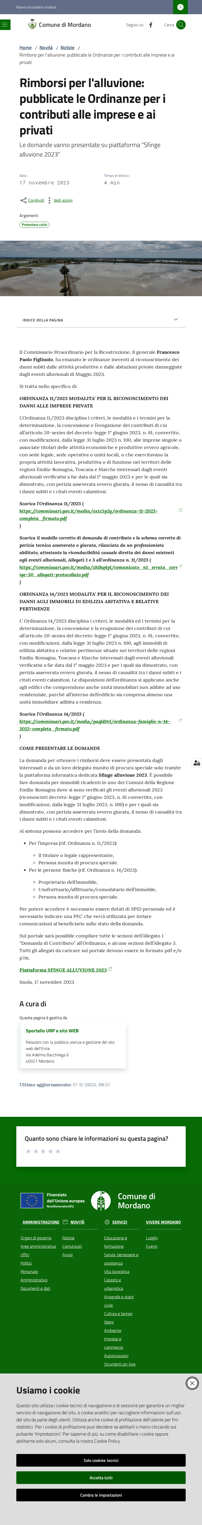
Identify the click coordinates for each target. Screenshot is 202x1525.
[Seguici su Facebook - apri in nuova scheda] (148, 24)
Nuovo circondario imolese (36, 7)
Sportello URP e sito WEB (52, 1030)
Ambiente (112, 1330)
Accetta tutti (101, 1477)
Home (25, 47)
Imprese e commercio (113, 1343)
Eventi (151, 1246)
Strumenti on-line (119, 1364)
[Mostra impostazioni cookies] (197, 762)
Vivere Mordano (163, 1222)
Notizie (67, 47)
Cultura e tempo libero (118, 1317)
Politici (26, 1263)
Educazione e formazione (115, 1242)
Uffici (25, 1254)
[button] (181, 24)
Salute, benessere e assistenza (121, 1258)
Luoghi (152, 1238)
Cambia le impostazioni (101, 1495)
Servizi (119, 1222)
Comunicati (72, 1246)
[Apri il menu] (5, 25)
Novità (46, 47)
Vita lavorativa (116, 1271)
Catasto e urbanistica (113, 1284)
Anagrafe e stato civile (119, 1301)
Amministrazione (41, 1222)
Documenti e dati (35, 1288)
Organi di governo (36, 1238)
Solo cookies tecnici (101, 1460)
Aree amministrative (38, 1246)
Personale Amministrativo (34, 1275)
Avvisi (67, 1254)
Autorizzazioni (116, 1355)
